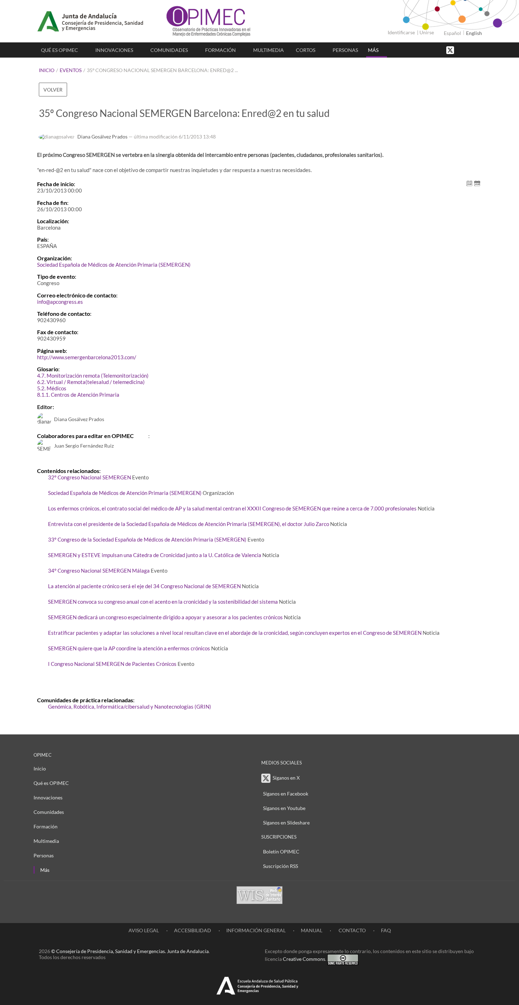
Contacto (352, 930)
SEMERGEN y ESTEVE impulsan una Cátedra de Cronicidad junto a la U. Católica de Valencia (154, 555)
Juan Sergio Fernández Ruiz (84, 446)
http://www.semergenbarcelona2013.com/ (86, 357)
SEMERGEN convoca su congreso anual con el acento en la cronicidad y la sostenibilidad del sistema (163, 601)
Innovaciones (114, 50)
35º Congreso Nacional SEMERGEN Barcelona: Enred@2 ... (162, 70)
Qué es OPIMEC (59, 50)
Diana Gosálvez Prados (102, 137)
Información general (256, 930)
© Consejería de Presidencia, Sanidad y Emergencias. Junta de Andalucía (130, 951)
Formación (220, 50)
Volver (52, 90)
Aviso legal (144, 930)
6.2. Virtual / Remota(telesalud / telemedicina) (91, 382)
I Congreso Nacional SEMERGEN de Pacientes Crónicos (112, 664)
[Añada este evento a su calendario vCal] (477, 183)
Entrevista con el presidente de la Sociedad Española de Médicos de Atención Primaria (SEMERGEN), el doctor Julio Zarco (188, 524)
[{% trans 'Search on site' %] (476, 49)
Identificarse (401, 32)
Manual (311, 930)
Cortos (305, 50)
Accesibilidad (192, 930)
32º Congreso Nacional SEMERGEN (89, 477)
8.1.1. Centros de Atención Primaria (78, 394)
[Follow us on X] (451, 49)
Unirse (426, 32)
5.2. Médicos (51, 388)
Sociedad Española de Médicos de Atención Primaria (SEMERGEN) (114, 264)
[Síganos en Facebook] (462, 49)
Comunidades (169, 50)
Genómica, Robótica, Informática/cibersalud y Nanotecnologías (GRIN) (129, 706)
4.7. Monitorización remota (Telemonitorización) (93, 375)
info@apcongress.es (60, 301)
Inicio (46, 70)
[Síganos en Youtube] (469, 49)
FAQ (386, 930)
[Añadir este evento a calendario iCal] (469, 183)
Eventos (71, 70)
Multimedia (268, 50)
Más (373, 50)
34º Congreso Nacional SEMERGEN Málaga (99, 570)
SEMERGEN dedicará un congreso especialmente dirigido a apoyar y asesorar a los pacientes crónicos (165, 617)
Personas (345, 50)
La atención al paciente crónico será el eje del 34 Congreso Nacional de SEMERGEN (144, 586)
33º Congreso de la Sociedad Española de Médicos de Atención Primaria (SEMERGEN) (147, 539)
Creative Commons (304, 959)
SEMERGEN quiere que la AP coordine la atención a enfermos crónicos (129, 648)
